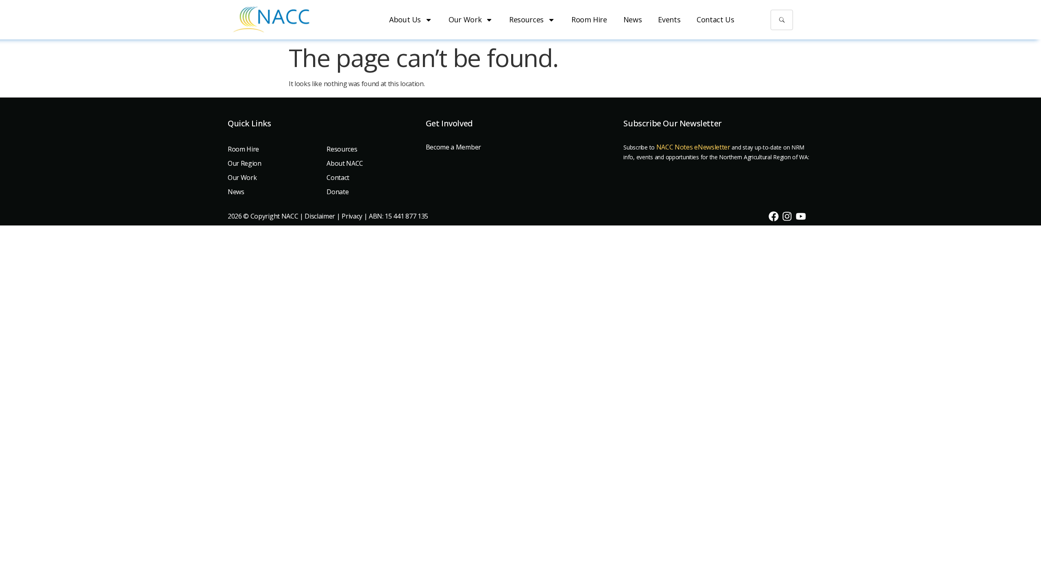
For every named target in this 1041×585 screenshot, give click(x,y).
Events (669, 19)
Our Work (465, 19)
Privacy (352, 216)
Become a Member (453, 147)
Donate (337, 191)
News (632, 19)
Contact (338, 177)
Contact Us (715, 19)
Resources (526, 19)
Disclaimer (320, 216)
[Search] (782, 19)
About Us (405, 19)
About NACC (345, 163)
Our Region (244, 163)
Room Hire (589, 19)
